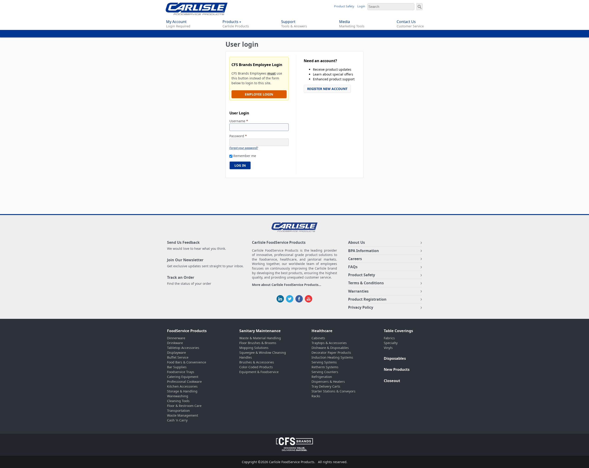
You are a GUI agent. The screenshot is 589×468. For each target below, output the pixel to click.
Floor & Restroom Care (184, 406)
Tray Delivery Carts (326, 386)
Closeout (392, 380)
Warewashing (177, 396)
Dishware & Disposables (330, 348)
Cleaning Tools (178, 401)
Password (238, 136)
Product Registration (367, 299)
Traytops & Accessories (329, 343)
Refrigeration (322, 377)
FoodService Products (187, 330)
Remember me (244, 156)
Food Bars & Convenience (186, 362)
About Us (356, 242)
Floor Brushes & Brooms (257, 343)
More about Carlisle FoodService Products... (286, 285)
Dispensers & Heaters (328, 381)
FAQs (353, 266)
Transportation (178, 410)
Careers (355, 258)
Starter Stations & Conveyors (333, 391)
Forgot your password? (243, 148)
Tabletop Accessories (183, 348)
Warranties (358, 291)
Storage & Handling (182, 391)
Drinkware (175, 343)
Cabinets (318, 338)
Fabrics (389, 338)
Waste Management (182, 415)
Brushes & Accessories (256, 362)
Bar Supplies (177, 367)
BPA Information (363, 250)
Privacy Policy (360, 307)
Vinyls (388, 348)
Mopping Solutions (254, 348)
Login (361, 6)
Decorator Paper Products (331, 352)
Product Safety (344, 6)
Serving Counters (325, 372)
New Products (397, 369)
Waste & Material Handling (260, 338)
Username (238, 121)
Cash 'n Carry (177, 420)
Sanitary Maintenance (260, 330)
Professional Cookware (184, 381)
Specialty (391, 343)
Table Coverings (398, 330)
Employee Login (259, 94)
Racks (316, 396)
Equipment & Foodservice (259, 372)
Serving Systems (324, 362)
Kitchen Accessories (182, 386)
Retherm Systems (325, 367)
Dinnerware (176, 338)
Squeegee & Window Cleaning (262, 352)
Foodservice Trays (180, 372)
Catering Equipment (182, 377)
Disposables (395, 358)
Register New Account (327, 89)
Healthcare (322, 330)
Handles (245, 357)
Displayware (176, 352)
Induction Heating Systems (332, 357)
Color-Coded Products (256, 367)
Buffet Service (177, 357)
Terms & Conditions (366, 282)
